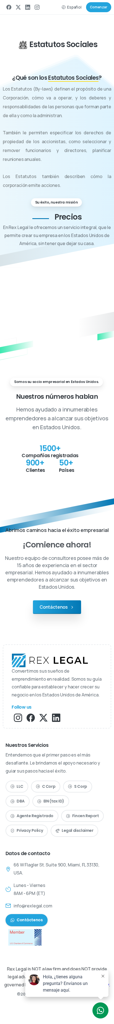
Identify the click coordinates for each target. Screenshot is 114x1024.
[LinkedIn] (27, 7)
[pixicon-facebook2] (30, 717)
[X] (18, 7)
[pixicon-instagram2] (18, 717)
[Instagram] (37, 7)
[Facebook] (9, 7)
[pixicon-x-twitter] (43, 717)
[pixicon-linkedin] (56, 717)
